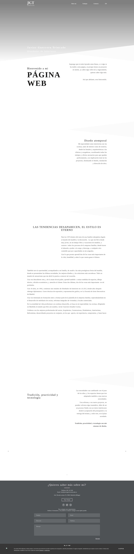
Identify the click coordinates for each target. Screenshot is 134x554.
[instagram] (71, 505)
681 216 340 (69, 490)
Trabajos (84, 3)
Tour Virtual (67, 499)
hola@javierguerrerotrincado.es (69, 492)
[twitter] (67, 505)
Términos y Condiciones (45, 550)
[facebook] (63, 505)
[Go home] (30, 3)
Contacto (96, 3)
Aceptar (121, 548)
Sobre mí (73, 3)
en (106, 3)
